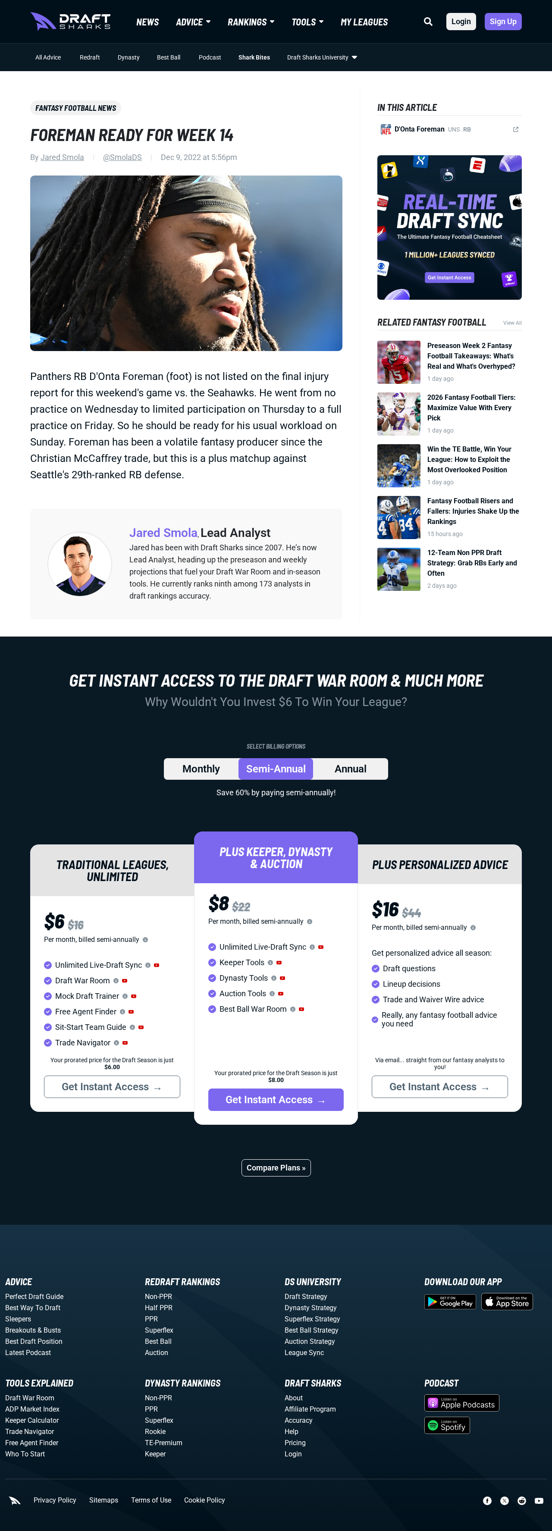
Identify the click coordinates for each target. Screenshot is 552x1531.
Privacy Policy (55, 1500)
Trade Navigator (29, 1431)
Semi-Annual (276, 769)
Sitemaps (103, 1500)
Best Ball (168, 57)
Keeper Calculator (32, 1420)
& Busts (49, 1330)
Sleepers (18, 1319)
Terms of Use (151, 1500)
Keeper (155, 1454)
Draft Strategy (306, 1297)
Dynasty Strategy (311, 1308)
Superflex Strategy (312, 1319)
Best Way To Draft (32, 1308)
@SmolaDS (122, 157)
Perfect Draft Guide (34, 1297)
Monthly (201, 769)
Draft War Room (29, 1398)
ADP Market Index (32, 1409)
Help (291, 1431)
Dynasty (129, 57)
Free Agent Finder (31, 1443)
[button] (156, 965)
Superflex (159, 1330)
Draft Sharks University (317, 57)
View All (512, 323)
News (147, 21)
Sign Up (503, 21)
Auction (156, 1353)
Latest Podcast (28, 1353)
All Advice (48, 57)
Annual (351, 769)
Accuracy (299, 1420)
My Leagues (364, 21)
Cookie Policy (204, 1500)
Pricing (295, 1443)
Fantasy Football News (75, 108)
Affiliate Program (310, 1409)
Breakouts (20, 1330)
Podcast (210, 57)
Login (461, 21)
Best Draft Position (34, 1341)
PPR (151, 1319)
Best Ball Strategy (312, 1330)
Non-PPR (158, 1297)
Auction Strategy (310, 1341)
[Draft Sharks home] (70, 21)
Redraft (90, 57)
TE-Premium (163, 1443)
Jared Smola (62, 157)
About (294, 1398)
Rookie (155, 1431)
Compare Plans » (276, 1167)
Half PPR (158, 1308)
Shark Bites (254, 57)
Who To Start (25, 1454)
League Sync (304, 1353)
